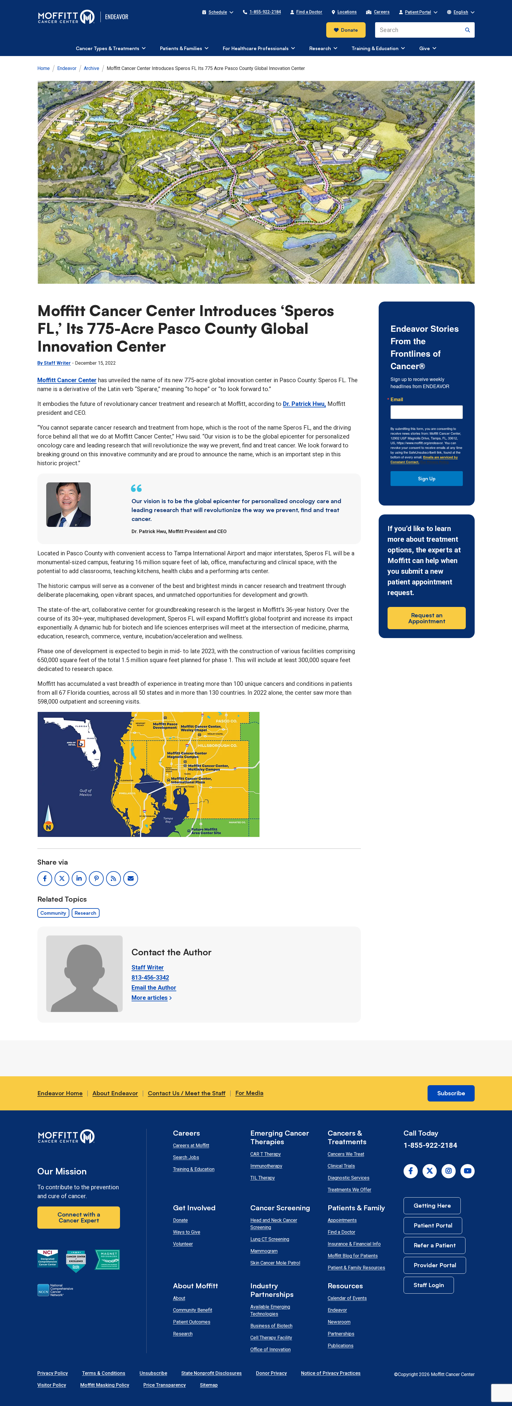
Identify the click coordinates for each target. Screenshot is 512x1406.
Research (85, 913)
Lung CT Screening (269, 1239)
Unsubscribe (153, 1373)
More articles (150, 997)
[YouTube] (467, 1171)
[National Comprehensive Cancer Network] (55, 1291)
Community (53, 913)
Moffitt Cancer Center (67, 380)
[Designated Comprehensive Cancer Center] (47, 1262)
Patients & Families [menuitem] (181, 48)
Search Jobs (186, 1157)
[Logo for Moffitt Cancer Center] (78, 1137)
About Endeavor (115, 1093)
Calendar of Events (347, 1298)
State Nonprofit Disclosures (211, 1373)
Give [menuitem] (424, 48)
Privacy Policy (52, 1373)
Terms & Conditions (103, 1373)
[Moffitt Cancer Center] (66, 17)
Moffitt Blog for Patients (353, 1256)
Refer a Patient (435, 1245)
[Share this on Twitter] (62, 878)
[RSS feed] (113, 878)
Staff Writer (148, 967)
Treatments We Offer (349, 1190)
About (179, 1298)
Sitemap (209, 1385)
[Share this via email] (130, 878)
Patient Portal (433, 1225)
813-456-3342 (150, 977)
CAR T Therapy (265, 1154)
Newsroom (339, 1322)
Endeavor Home (60, 1093)
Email (397, 399)
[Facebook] (411, 1171)
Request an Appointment (426, 618)
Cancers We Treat (346, 1154)
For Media (249, 1092)
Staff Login (429, 1285)
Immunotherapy (266, 1166)
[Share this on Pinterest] (96, 878)
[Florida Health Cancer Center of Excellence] (76, 1262)
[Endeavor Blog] (117, 16)
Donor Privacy (271, 1373)
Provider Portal (435, 1265)
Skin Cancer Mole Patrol (275, 1263)
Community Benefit (192, 1310)
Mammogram (264, 1251)
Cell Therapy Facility (271, 1337)
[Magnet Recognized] (107, 1262)
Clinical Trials (341, 1166)
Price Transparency (164, 1385)
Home (43, 68)
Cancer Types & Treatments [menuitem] (107, 48)
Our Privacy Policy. (434, 462)
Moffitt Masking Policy (104, 1385)
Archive (91, 68)
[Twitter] (430, 1171)
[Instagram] (448, 1171)
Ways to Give (186, 1232)
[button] (217, 12)
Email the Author (154, 987)
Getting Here (432, 1205)
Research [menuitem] (320, 48)
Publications (340, 1345)
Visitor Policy (51, 1385)
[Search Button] (467, 30)
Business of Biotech (271, 1326)
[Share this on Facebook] (44, 878)
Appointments (342, 1220)
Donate (349, 30)
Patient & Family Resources (356, 1267)
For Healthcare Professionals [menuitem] (256, 48)
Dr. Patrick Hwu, (304, 403)
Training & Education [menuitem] (375, 48)
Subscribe (451, 1093)
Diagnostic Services (348, 1178)
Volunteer (183, 1244)
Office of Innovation (270, 1349)
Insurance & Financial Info (354, 1244)
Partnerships (341, 1334)
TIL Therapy (262, 1178)
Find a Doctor (341, 1232)
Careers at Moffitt (191, 1145)
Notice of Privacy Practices (331, 1373)
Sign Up (427, 479)
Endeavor (66, 68)
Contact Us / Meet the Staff (186, 1093)
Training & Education (194, 1169)
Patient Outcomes (191, 1322)
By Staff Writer (54, 363)
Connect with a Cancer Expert (78, 1217)
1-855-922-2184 (430, 1145)
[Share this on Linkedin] (79, 878)
